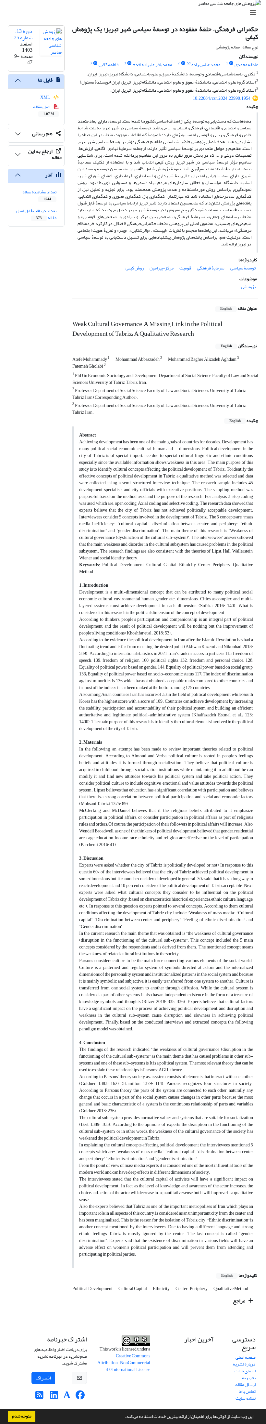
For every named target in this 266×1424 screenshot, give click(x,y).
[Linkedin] (54, 1396)
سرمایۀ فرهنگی (210, 268)
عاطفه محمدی (246, 64)
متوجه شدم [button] (21, 1416)
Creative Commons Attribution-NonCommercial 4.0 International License (123, 1363)
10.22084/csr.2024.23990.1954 (221, 98)
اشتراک (43, 1378)
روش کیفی (135, 268)
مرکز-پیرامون (162, 268)
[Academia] (67, 1396)
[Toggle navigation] (135, 13)
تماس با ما (247, 1391)
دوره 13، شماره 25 (23, 34)
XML (45, 97)
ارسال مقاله (245, 1384)
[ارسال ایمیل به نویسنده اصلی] (188, 63)
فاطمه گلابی (108, 64)
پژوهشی (248, 286)
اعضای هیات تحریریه (245, 1374)
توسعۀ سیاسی (243, 268)
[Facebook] (80, 1396)
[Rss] (39, 1396)
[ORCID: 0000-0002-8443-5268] (231, 63)
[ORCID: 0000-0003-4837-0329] (183, 63)
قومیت (185, 268)
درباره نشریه (244, 1364)
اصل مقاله (43, 109)
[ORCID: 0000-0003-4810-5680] (129, 63)
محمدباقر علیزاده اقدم (152, 64)
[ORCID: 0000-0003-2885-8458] (95, 63)
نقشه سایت (246, 1398)
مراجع (239, 1301)
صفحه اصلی (246, 1357)
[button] (123, 1417)
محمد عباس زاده (205, 64)
